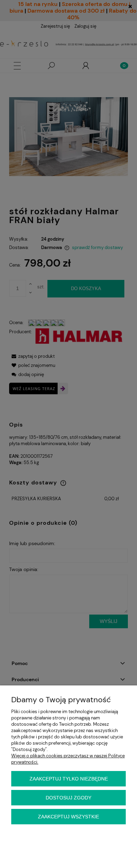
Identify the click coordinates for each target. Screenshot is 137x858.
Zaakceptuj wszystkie (68, 816)
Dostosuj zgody (68, 797)
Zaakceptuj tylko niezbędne (69, 779)
